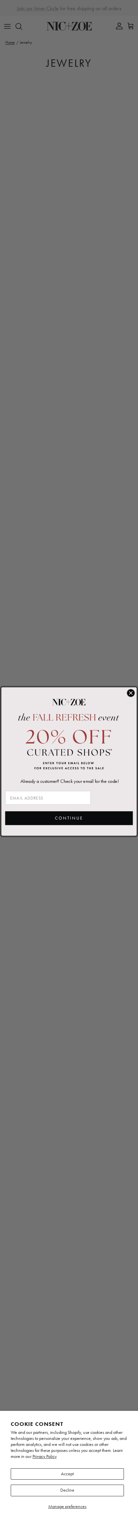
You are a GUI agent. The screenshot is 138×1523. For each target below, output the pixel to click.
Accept (67, 1474)
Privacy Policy (44, 1456)
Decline (67, 1490)
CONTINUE (69, 818)
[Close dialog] (131, 693)
